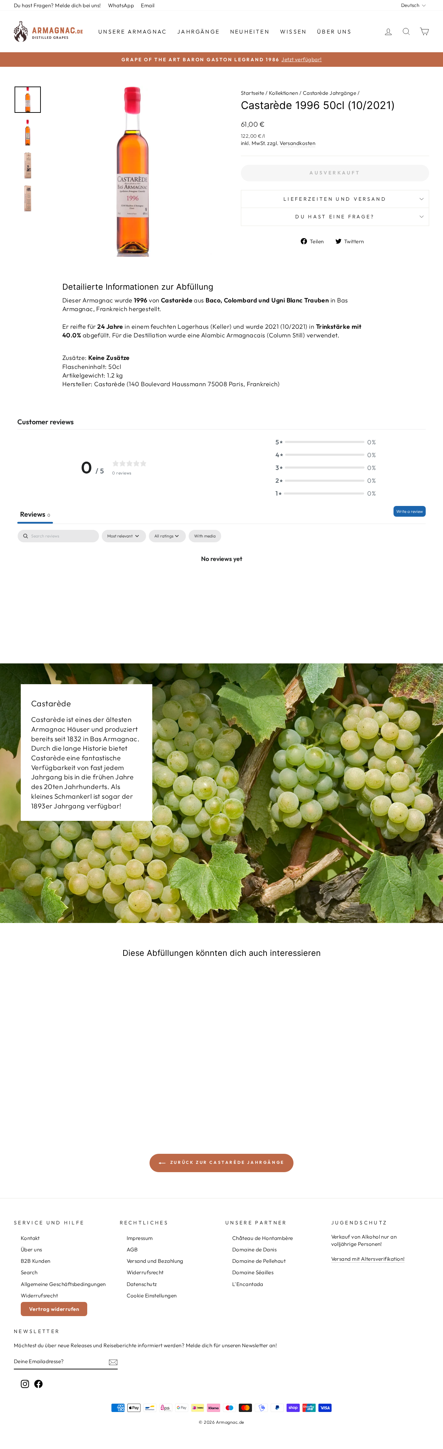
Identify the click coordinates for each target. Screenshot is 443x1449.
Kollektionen (283, 93)
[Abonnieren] (113, 1362)
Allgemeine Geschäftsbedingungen (63, 1284)
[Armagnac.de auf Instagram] (25, 1384)
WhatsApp (121, 5)
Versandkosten (297, 143)
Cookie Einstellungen (152, 1295)
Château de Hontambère (262, 1238)
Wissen (293, 31)
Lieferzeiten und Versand (335, 199)
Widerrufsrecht (39, 1295)
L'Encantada (247, 1284)
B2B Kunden (36, 1261)
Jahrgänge (198, 31)
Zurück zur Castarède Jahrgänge (226, 1162)
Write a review (409, 511)
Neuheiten (250, 31)
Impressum (140, 1238)
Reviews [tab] (35, 514)
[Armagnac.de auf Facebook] (38, 1384)
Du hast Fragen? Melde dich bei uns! (57, 5)
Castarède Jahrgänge (329, 93)
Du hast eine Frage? (334, 217)
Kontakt (30, 1238)
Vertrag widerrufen (54, 1309)
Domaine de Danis (254, 1249)
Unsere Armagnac (132, 31)
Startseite (252, 93)
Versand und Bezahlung (155, 1261)
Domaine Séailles (252, 1272)
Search (29, 1272)
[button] (325, 442)
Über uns (334, 31)
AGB (132, 1249)
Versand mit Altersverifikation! (368, 1259)
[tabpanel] (221, 581)
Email (147, 5)
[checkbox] (205, 536)
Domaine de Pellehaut (259, 1261)
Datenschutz (142, 1284)
